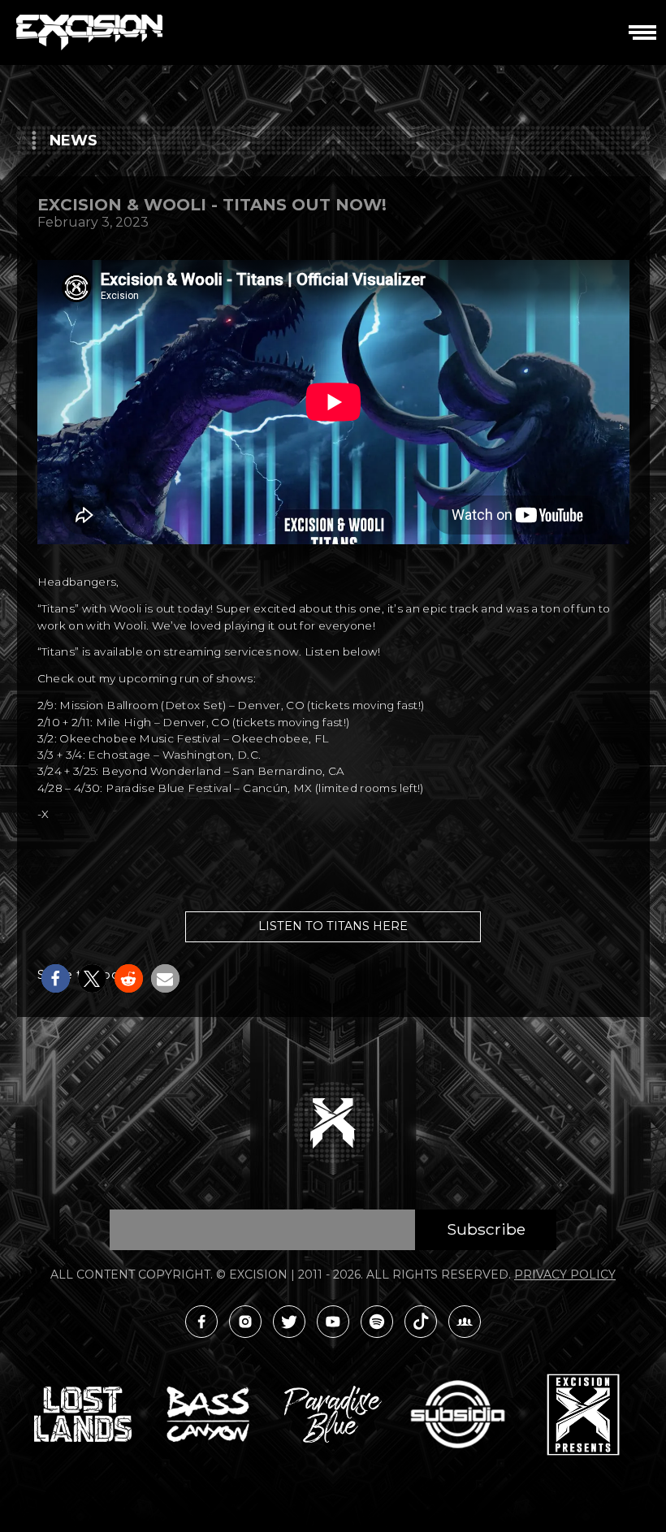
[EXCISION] (89, 32)
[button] (55, 978)
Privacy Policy (565, 1274)
